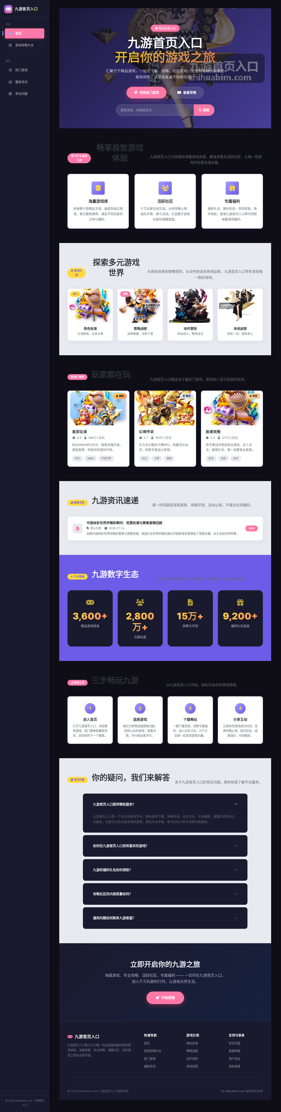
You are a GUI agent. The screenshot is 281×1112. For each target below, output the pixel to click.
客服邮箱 (234, 1051)
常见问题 (21, 94)
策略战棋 (192, 1051)
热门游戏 (21, 70)
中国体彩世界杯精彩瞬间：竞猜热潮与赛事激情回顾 (124, 523)
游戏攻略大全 (24, 45)
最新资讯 (21, 82)
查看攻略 (189, 92)
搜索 (205, 110)
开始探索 (168, 998)
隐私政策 (234, 1066)
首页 (18, 33)
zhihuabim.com (235, 1091)
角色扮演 (192, 1043)
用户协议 (234, 1058)
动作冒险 (192, 1058)
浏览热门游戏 (149, 92)
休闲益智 (192, 1066)
